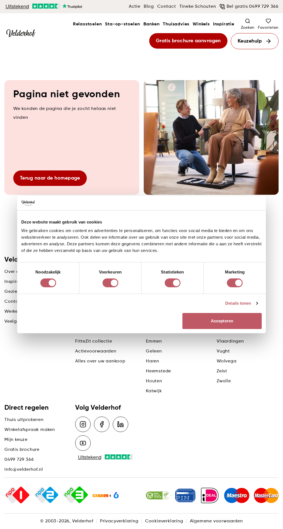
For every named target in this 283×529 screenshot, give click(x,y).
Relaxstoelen (87, 24)
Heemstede (158, 371)
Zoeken (248, 28)
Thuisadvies (176, 24)
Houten (154, 381)
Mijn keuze (16, 440)
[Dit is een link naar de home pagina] (20, 33)
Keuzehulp (250, 41)
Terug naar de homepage (50, 178)
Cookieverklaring (164, 521)
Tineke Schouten (197, 6)
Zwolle (224, 381)
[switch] (110, 282)
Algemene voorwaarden (216, 521)
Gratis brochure (22, 450)
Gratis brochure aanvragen (188, 40)
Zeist (222, 371)
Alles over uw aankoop (100, 361)
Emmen (154, 341)
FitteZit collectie (93, 341)
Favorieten (268, 28)
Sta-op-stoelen (122, 24)
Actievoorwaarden (95, 351)
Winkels (201, 24)
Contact (166, 6)
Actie (134, 6)
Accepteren (222, 321)
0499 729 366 (19, 459)
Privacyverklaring (119, 521)
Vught (223, 351)
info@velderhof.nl (23, 469)
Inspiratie (223, 24)
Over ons (14, 272)
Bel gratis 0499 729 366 (253, 6)
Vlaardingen (230, 341)
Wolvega (227, 361)
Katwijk (154, 391)
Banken (151, 24)
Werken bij (16, 311)
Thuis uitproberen (24, 420)
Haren (152, 361)
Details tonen (238, 303)
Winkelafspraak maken (29, 430)
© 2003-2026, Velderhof (66, 521)
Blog (149, 6)
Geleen (154, 351)
